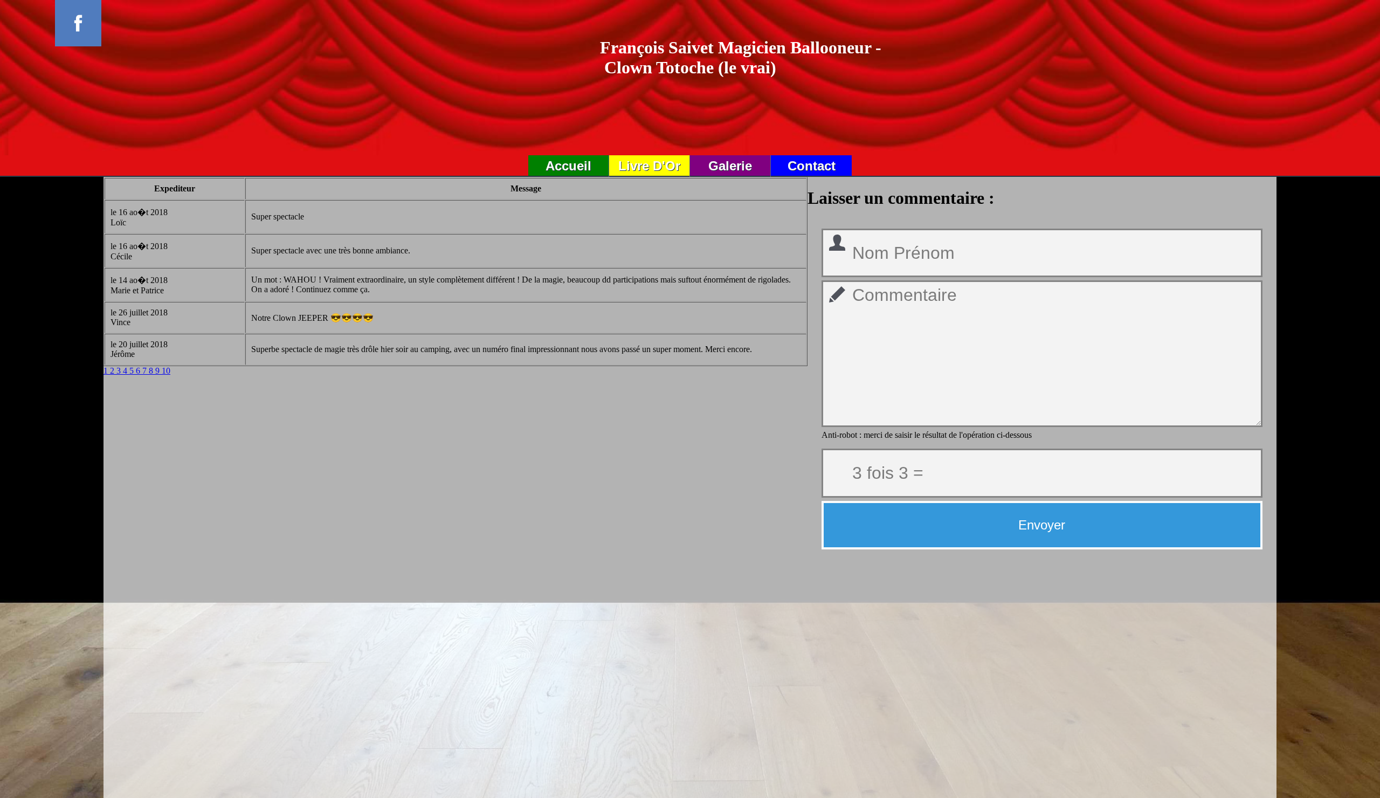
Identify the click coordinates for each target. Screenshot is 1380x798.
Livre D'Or (649, 166)
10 (166, 370)
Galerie (730, 166)
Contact (812, 166)
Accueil (568, 166)
